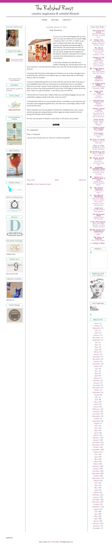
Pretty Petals (99, 119)
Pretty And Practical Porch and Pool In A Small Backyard (98, 114)
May (96, 347)
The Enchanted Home (98, 214)
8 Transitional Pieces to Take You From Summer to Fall (98, 52)
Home (57, 180)
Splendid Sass (98, 100)
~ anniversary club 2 (99, 191)
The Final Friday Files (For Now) (98, 72)
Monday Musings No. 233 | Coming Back (98, 35)
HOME (45, 20)
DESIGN (55, 20)
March (96, 352)
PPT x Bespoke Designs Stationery (98, 95)
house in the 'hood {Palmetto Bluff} (99, 183)
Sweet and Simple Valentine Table (98, 87)
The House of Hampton (99, 238)
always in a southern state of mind (98, 178)
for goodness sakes (99, 135)
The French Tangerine (98, 188)
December (96, 357)
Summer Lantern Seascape (98, 142)
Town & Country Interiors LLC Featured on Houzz (17, 60)
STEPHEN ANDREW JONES (98, 168)
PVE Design (98, 133)
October (96, 326)
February (96, 380)
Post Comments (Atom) (43, 184)
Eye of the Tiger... (98, 240)
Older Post (82, 180)
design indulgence (98, 76)
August (96, 366)
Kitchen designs (12, 78)
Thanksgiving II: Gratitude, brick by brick (99, 172)
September (97, 328)
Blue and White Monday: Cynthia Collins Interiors (98, 225)
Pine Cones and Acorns (99, 31)
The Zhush (98, 48)
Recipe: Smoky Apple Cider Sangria (98, 122)
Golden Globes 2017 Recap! (98, 218)
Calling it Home (99, 243)
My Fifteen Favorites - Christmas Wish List (98, 162)
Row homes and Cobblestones (99, 230)
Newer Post (31, 180)
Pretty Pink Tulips (98, 91)
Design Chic (98, 40)
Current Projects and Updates (99, 210)
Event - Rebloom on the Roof (99, 154)
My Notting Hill (99, 152)
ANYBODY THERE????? (98, 80)
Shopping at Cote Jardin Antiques (98, 148)
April (97, 323)
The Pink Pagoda (98, 222)
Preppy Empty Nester (98, 69)
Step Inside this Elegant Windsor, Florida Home (98, 43)
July (96, 330)
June (96, 345)
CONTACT (67, 20)
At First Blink (54, 542)
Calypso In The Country (99, 58)
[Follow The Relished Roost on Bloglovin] (97, 298)
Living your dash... (98, 233)
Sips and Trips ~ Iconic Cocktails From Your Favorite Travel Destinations (98, 201)
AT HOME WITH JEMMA (98, 84)
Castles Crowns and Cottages (98, 128)
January (97, 335)
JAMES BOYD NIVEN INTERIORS (98, 103)
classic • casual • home (99, 109)
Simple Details (98, 158)
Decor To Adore (99, 139)
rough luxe (98, 208)
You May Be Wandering (98, 195)
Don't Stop (99, 130)
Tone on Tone (98, 145)
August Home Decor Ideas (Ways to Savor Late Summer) (98, 63)
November (96, 337)
